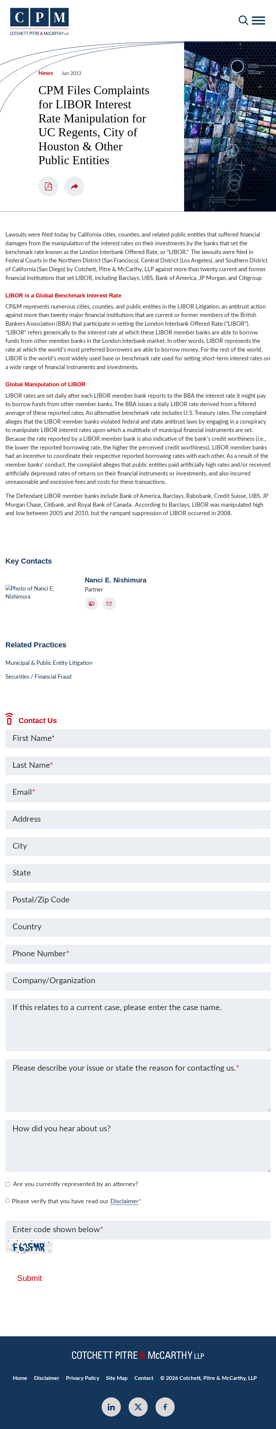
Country (26, 927)
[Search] (244, 20)
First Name (33, 739)
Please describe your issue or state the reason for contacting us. (125, 1068)
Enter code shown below (57, 1230)
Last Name (32, 765)
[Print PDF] (48, 186)
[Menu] (258, 21)
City (19, 846)
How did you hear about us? (61, 1129)
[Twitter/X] (138, 1407)
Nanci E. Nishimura (115, 580)
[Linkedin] (111, 1407)
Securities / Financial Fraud (38, 677)
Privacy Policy (82, 1378)
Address (26, 819)
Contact (143, 1378)
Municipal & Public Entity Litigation (48, 663)
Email (23, 792)
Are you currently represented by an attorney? (75, 1184)
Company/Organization (53, 981)
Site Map (117, 1378)
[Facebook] (165, 1407)
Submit (29, 1278)
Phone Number (40, 954)
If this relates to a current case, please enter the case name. (117, 1008)
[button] (74, 186)
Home (20, 1378)
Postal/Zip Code (41, 900)
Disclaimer (124, 1202)
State (21, 873)
